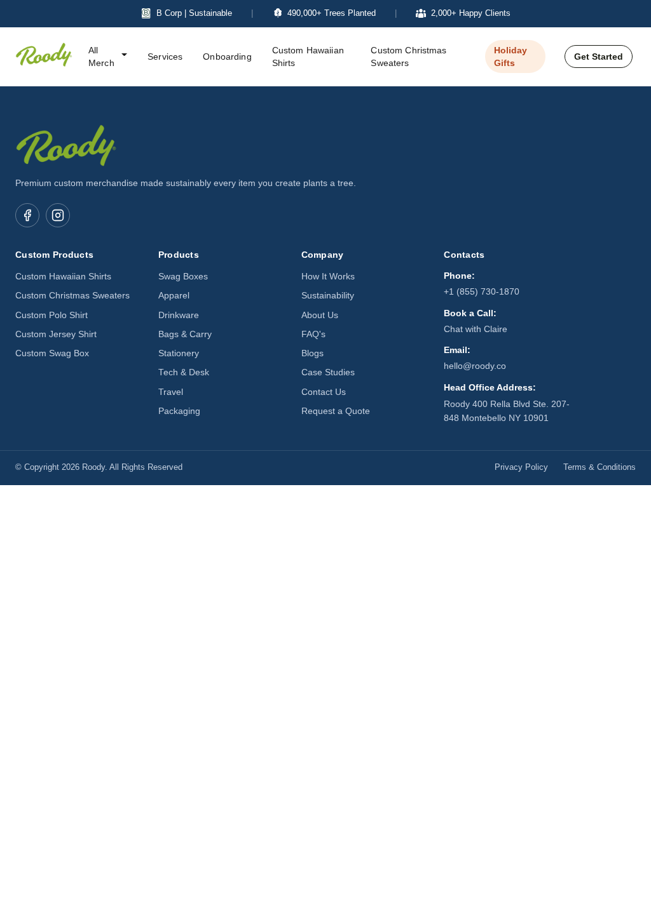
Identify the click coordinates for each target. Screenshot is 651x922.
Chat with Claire (475, 329)
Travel (170, 392)
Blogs (312, 353)
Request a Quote (335, 411)
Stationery (178, 353)
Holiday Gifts (511, 56)
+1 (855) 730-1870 (481, 292)
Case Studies (328, 372)
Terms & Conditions (599, 467)
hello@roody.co (475, 366)
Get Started (598, 56)
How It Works (328, 276)
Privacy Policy (521, 467)
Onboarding (227, 56)
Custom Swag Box (52, 353)
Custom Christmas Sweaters (408, 56)
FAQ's (313, 334)
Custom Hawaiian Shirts (308, 56)
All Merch (101, 56)
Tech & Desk (183, 372)
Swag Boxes (183, 276)
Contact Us (323, 392)
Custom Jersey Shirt (56, 334)
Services (164, 56)
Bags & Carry (185, 334)
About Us (319, 315)
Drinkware (178, 315)
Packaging (179, 411)
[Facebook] (27, 215)
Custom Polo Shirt (51, 315)
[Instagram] (58, 215)
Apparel (173, 295)
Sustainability (327, 295)
